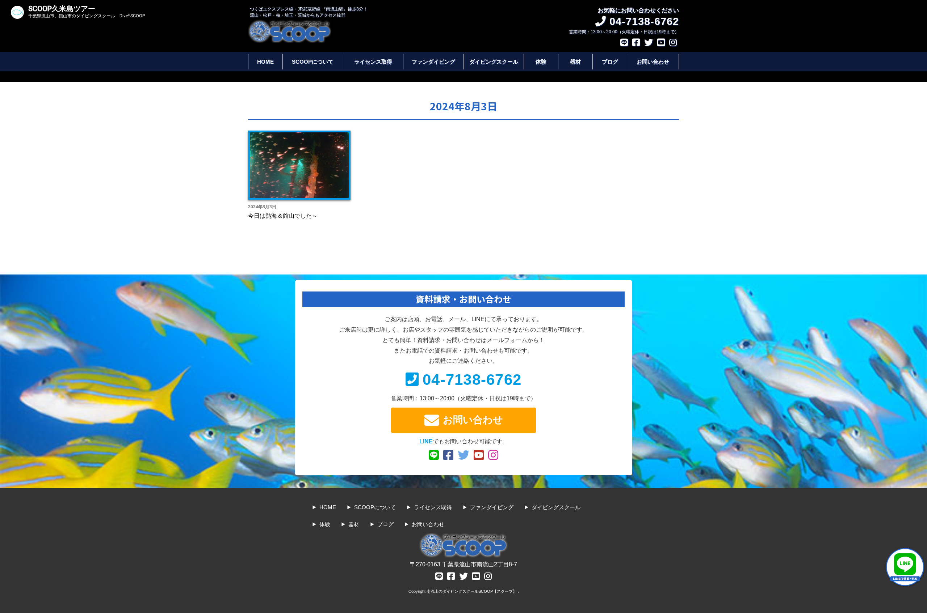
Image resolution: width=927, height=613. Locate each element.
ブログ (610, 62)
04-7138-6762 (472, 379)
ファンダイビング (433, 62)
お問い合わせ (653, 62)
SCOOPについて (313, 62)
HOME (265, 62)
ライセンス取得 (373, 62)
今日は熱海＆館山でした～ (283, 216)
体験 (541, 62)
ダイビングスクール (493, 62)
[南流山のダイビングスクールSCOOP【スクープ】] (289, 23)
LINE (426, 441)
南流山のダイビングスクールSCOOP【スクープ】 (472, 591)
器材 (575, 62)
